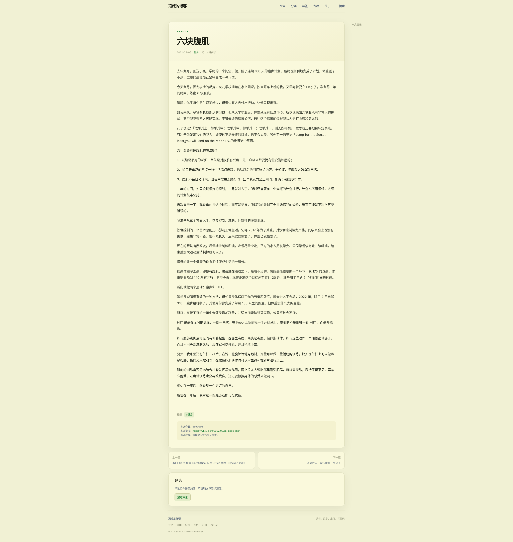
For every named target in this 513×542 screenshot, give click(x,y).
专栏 (316, 6)
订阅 (204, 525)
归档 (196, 525)
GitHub (214, 525)
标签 (305, 6)
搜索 (342, 6)
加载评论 (182, 497)
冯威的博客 (177, 6)
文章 (282, 6)
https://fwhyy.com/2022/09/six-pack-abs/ (216, 430)
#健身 (189, 414)
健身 (196, 52)
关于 (327, 6)
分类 (294, 6)
